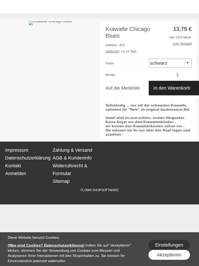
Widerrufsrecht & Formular (70, 169)
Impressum (16, 150)
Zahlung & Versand (72, 150)
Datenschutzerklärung (28, 158)
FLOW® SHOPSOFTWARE (100, 190)
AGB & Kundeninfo (72, 158)
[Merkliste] (169, 7)
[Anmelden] (159, 7)
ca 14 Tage (121, 51)
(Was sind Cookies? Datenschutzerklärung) (46, 245)
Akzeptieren (169, 254)
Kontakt (13, 165)
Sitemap (61, 181)
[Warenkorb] (179, 7)
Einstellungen (169, 245)
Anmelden (15, 173)
